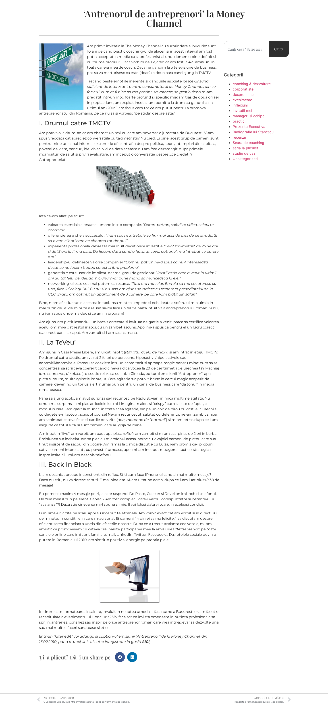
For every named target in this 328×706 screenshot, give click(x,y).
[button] (120, 657)
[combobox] (246, 49)
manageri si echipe (248, 116)
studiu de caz (244, 153)
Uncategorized (245, 158)
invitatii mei (242, 110)
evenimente (242, 100)
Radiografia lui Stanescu (253, 132)
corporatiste (243, 89)
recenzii (239, 137)
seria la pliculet (245, 148)
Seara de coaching (248, 142)
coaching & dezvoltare (252, 84)
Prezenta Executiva (249, 126)
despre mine (243, 94)
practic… (240, 121)
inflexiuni (240, 105)
